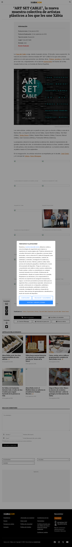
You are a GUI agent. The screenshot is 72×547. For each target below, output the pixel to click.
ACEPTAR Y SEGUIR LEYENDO (36, 302)
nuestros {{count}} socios (32, 247)
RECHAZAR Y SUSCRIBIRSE (43, 298)
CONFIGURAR (25, 298)
